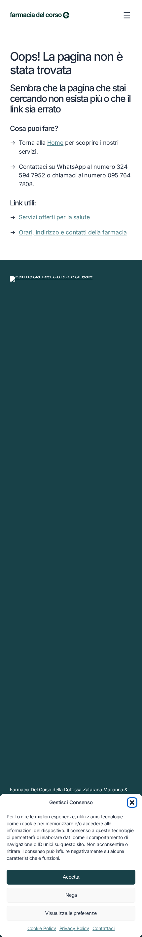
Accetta (71, 877)
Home (55, 142)
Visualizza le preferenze (71, 913)
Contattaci (103, 928)
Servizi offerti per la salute (54, 217)
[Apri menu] (127, 15)
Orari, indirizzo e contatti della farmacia (73, 232)
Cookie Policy (41, 928)
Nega (71, 895)
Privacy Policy (74, 928)
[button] (132, 802)
